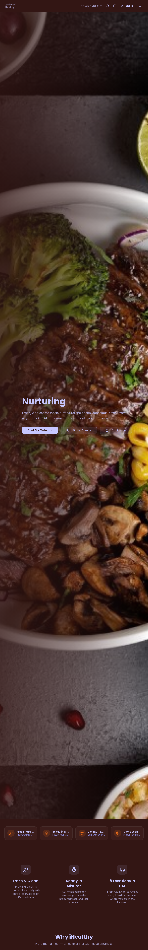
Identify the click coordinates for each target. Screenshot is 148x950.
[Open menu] (140, 6)
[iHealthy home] (10, 6)
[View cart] (114, 6)
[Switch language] (107, 6)
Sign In (129, 5)
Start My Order (38, 430)
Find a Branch (82, 430)
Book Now (119, 430)
